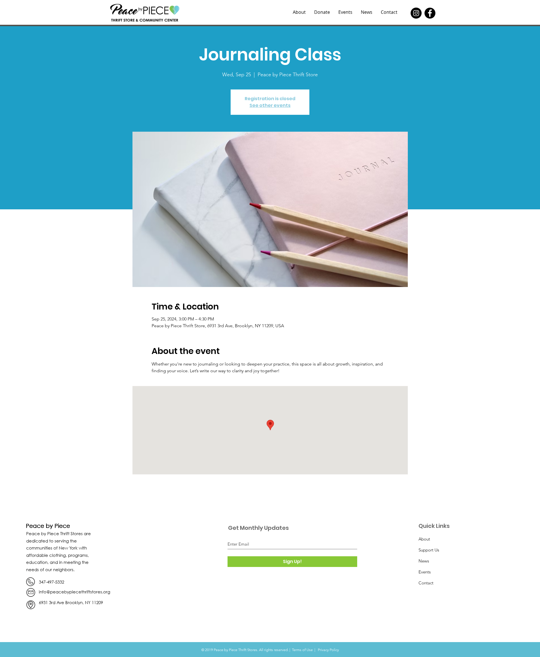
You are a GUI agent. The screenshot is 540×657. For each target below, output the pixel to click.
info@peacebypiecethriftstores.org (74, 592)
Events (424, 572)
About (424, 539)
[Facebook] (429, 13)
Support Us (428, 550)
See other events (270, 105)
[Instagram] (416, 13)
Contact (425, 583)
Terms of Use (302, 650)
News (423, 561)
